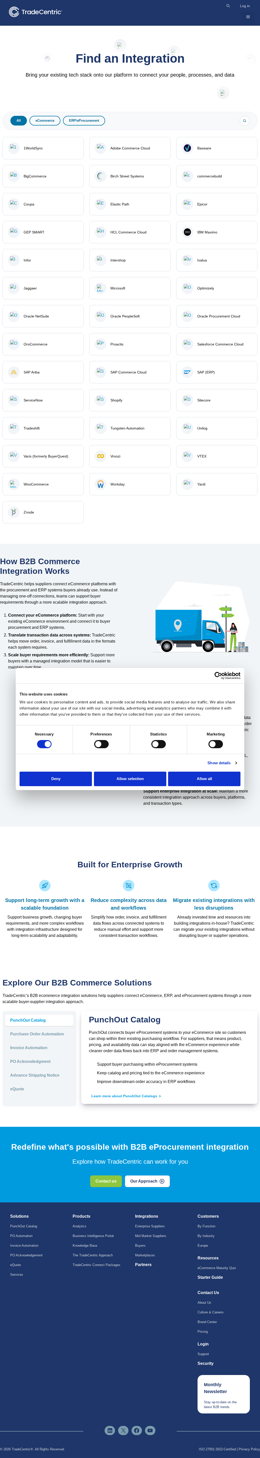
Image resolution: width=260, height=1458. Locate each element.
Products (81, 1216)
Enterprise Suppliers (150, 1226)
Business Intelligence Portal (93, 1236)
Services (16, 1274)
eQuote (15, 1265)
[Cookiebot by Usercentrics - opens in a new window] (218, 675)
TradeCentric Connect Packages (96, 1265)
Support (203, 1354)
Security (206, 1363)
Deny (55, 778)
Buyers (140, 1245)
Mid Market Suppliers (150, 1236)
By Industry (206, 1236)
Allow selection (130, 778)
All (19, 120)
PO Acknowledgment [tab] (30, 1061)
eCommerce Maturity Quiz (217, 1268)
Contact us (106, 1181)
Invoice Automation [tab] (28, 1048)
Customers (208, 1216)
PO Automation (21, 1236)
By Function (206, 1226)
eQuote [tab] (17, 1089)
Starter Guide (210, 1277)
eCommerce (45, 120)
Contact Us (208, 1292)
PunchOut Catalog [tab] (28, 1020)
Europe (203, 1245)
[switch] (101, 744)
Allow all (204, 778)
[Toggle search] (245, 121)
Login (203, 1344)
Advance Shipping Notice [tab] (34, 1075)
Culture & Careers (211, 1312)
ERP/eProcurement (84, 120)
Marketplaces (145, 1255)
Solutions (19, 1216)
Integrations (146, 1216)
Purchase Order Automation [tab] (37, 1034)
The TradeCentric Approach (93, 1255)
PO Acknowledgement (26, 1255)
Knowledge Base (85, 1245)
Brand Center (207, 1322)
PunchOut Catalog (23, 1226)
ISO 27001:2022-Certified (217, 1449)
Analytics (79, 1226)
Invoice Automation (24, 1245)
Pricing (203, 1332)
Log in (245, 6)
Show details (219, 763)
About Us (204, 1302)
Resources (208, 1258)
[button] (228, 6)
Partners (143, 1264)
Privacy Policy (249, 1449)
